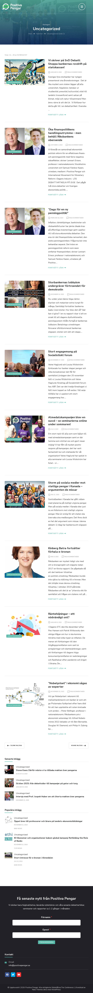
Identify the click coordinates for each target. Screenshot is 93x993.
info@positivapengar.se (19, 965)
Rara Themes (37, 990)
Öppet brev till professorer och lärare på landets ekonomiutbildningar (48, 821)
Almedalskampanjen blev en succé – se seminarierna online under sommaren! (67, 420)
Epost (46, 929)
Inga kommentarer (75, 72)
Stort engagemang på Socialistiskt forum (62, 353)
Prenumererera (46, 942)
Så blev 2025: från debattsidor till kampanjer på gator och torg (47, 783)
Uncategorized (14, 82)
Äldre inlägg (16, 745)
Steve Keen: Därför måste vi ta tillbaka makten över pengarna (46, 770)
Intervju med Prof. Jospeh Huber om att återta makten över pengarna (50, 796)
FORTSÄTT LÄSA (56, 115)
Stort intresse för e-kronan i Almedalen (33, 857)
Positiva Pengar (31, 987)
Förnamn (45, 917)
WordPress (56, 990)
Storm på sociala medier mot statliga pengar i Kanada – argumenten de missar (66, 486)
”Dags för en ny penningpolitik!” (58, 211)
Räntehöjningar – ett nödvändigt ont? (61, 615)
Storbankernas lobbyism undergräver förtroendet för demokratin (66, 286)
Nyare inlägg (77, 745)
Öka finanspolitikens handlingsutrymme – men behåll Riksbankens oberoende (64, 135)
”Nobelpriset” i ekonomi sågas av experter (67, 685)
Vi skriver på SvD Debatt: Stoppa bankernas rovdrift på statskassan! (67, 64)
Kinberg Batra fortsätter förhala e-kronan (64, 550)
